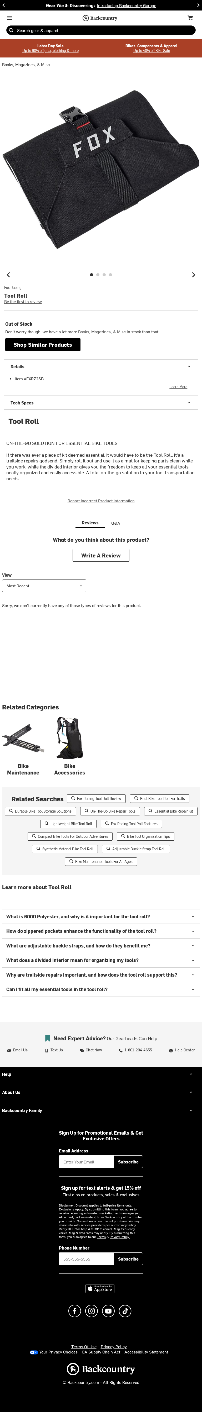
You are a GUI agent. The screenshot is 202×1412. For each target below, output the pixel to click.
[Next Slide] (198, 5)
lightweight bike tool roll (71, 823)
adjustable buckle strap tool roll (138, 848)
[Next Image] (193, 274)
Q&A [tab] (115, 523)
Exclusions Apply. (72, 1209)
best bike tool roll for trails (162, 798)
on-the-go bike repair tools (112, 811)
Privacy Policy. (120, 1237)
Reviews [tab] (90, 522)
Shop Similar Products (43, 344)
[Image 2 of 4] (98, 275)
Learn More (178, 386)
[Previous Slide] (3, 5)
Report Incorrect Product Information (101, 500)
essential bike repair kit (173, 811)
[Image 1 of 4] (91, 275)
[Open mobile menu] (9, 18)
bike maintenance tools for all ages (104, 861)
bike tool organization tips (148, 836)
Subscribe (128, 1162)
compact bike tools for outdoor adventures (73, 836)
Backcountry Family (22, 1110)
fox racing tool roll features (134, 823)
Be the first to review (23, 301)
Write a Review (101, 555)
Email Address (73, 1150)
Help (6, 1074)
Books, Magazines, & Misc (26, 64)
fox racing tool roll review (99, 798)
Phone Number (74, 1247)
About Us (11, 1092)
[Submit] (11, 30)
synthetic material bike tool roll (67, 848)
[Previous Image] (8, 274)
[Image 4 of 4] (110, 275)
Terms (101, 1237)
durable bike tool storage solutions (43, 811)
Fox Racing (13, 287)
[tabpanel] (101, 576)
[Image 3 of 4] (104, 275)
